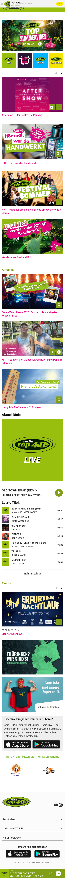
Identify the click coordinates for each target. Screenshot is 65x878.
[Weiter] (61, 73)
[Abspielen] (58, 874)
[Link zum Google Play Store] (46, 745)
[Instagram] (61, 805)
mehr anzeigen (32, 573)
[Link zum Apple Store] (17, 745)
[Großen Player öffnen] (50, 873)
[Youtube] (56, 805)
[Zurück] (56, 73)
